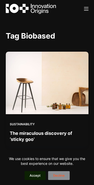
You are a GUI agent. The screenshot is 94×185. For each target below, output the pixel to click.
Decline (59, 175)
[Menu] (86, 9)
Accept (35, 175)
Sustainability (22, 124)
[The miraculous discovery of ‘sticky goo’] (47, 83)
